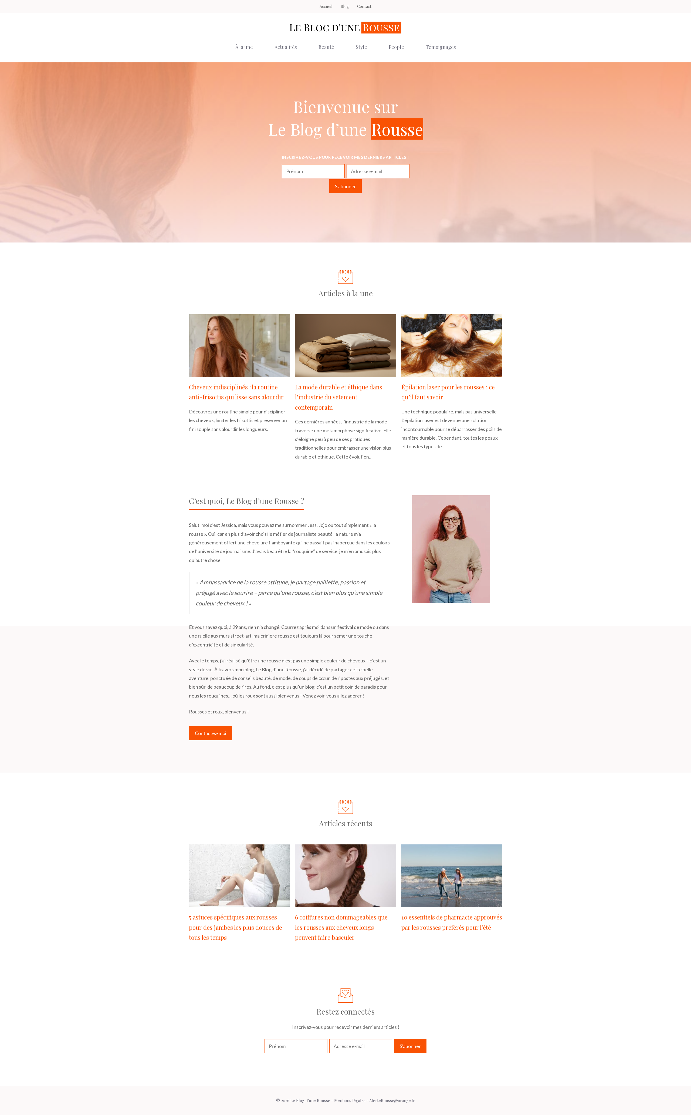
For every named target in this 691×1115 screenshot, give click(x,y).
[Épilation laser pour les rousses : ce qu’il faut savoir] (451, 373)
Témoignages (441, 47)
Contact (364, 6)
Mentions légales (349, 1100)
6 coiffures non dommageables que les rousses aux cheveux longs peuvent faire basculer (341, 927)
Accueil (326, 6)
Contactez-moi (210, 733)
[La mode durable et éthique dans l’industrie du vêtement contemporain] (345, 373)
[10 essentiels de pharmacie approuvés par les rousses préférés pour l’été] (451, 903)
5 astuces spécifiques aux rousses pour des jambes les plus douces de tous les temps (235, 927)
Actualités (286, 47)
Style (361, 47)
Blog (345, 6)
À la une (244, 47)
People (396, 47)
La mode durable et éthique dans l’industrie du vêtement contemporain (338, 397)
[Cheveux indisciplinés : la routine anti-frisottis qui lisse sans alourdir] (239, 373)
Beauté (326, 47)
